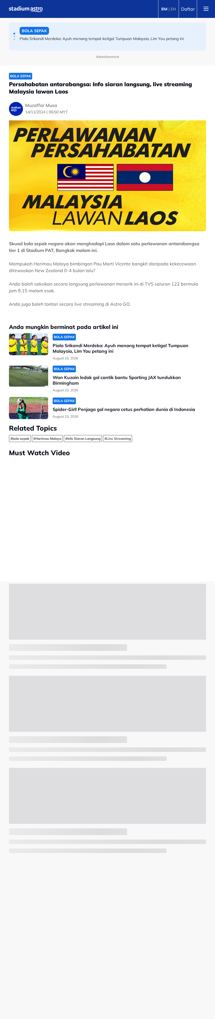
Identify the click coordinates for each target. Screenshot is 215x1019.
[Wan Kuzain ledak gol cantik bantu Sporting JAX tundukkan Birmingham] (28, 376)
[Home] (26, 9)
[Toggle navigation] (206, 9)
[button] (14, 33)
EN (173, 8)
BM (164, 8)
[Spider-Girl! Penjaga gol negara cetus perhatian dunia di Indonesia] (28, 408)
